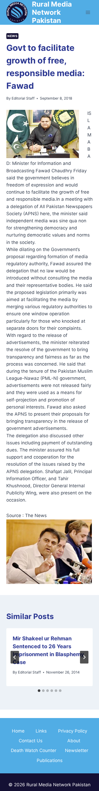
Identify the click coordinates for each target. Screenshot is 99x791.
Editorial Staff (23, 98)
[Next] (84, 657)
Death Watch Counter (33, 750)
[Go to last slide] (15, 657)
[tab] (39, 690)
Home (18, 731)
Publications (50, 760)
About (73, 740)
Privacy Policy (72, 731)
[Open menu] (88, 12)
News (12, 36)
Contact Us (31, 740)
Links (41, 731)
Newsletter (76, 750)
